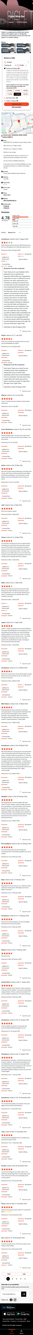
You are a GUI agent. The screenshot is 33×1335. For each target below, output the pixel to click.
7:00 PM (25, 90)
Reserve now (16, 104)
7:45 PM (25, 94)
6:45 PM (17, 90)
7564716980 (7, 195)
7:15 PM (9, 94)
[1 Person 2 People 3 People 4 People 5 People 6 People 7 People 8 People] (16, 62)
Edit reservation (16, 107)
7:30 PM (17, 94)
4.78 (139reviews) (22, 22)
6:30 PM (9, 90)
